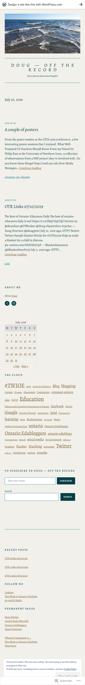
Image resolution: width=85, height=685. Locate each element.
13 (30, 341)
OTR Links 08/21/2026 (16, 558)
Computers (10, 177)
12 (25, 341)
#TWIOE (15, 385)
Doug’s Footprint (13, 629)
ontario (36, 425)
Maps (22, 419)
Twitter (64, 445)
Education (25, 177)
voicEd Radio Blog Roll (16, 621)
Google (11, 412)
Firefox (68, 406)
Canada (9, 392)
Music (57, 419)
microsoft (48, 419)
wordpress (19, 453)
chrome (18, 392)
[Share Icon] (7, 303)
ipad (53, 412)
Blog (56, 386)
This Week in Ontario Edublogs (21, 641)
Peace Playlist (12, 617)
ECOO (14, 400)
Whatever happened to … (18, 637)
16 (11, 347)
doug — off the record (43, 67)
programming (11, 439)
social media (35, 439)
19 (25, 347)
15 (7, 347)
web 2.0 (8, 452)
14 (34, 341)
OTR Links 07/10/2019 (24, 206)
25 (20, 354)
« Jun (16, 366)
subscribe (66, 481)
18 (20, 347)
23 (11, 354)
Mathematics (34, 419)
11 (21, 341)
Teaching (35, 446)
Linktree (9, 592)
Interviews (10, 645)
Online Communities (16, 426)
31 (16, 360)
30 (11, 360)
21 (34, 347)
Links (7, 263)
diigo (7, 400)
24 (16, 354)
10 (16, 341)
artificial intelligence (42, 386)
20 (29, 347)
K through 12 (64, 413)
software (67, 439)
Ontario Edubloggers (25, 433)
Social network (53, 439)
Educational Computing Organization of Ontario (27, 406)
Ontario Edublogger (56, 426)
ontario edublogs (60, 433)
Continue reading (30, 168)
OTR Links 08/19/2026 (16, 575)
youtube (42, 452)
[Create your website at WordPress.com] (42, 4)
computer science (62, 392)
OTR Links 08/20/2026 (16, 567)
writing (31, 453)
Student (9, 447)
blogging (68, 386)
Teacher (21, 446)
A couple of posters (21, 129)
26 (25, 354)
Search (22, 439)
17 (16, 347)
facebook (57, 406)
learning (11, 419)
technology (49, 446)
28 (34, 354)
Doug (14, 295)
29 (7, 360)
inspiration (43, 413)
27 (29, 354)
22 (7, 354)
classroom (29, 392)
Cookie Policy (70, 669)
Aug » (24, 366)
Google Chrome (27, 413)
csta (18, 177)
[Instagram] (13, 303)
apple (28, 386)
